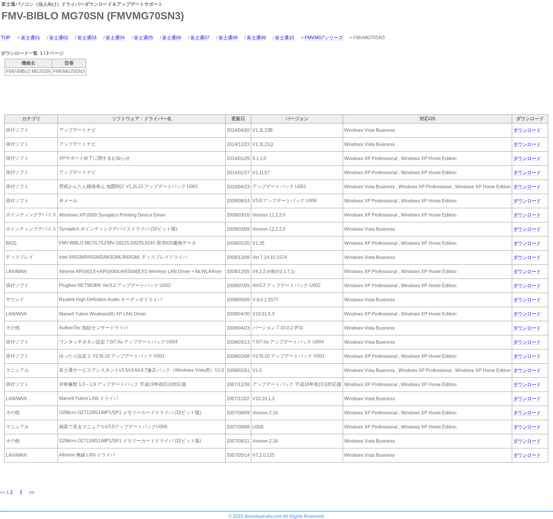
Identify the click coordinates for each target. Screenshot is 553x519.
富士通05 (143, 37)
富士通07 (199, 37)
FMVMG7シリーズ (324, 37)
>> (31, 492)
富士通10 (284, 37)
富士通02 (58, 37)
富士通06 (171, 37)
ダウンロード (527, 130)
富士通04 (115, 37)
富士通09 (256, 37)
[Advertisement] (105, 95)
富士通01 (30, 37)
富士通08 (228, 37)
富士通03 (86, 37)
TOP (5, 37)
